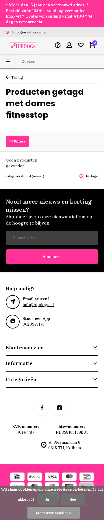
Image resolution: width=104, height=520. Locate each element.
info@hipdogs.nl (38, 304)
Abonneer (52, 256)
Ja (47, 499)
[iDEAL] (17, 477)
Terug (17, 77)
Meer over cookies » (53, 512)
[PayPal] (34, 477)
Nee (72, 499)
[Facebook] (42, 408)
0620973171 (33, 324)
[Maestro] (69, 477)
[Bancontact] (86, 477)
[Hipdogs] (23, 45)
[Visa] (52, 477)
